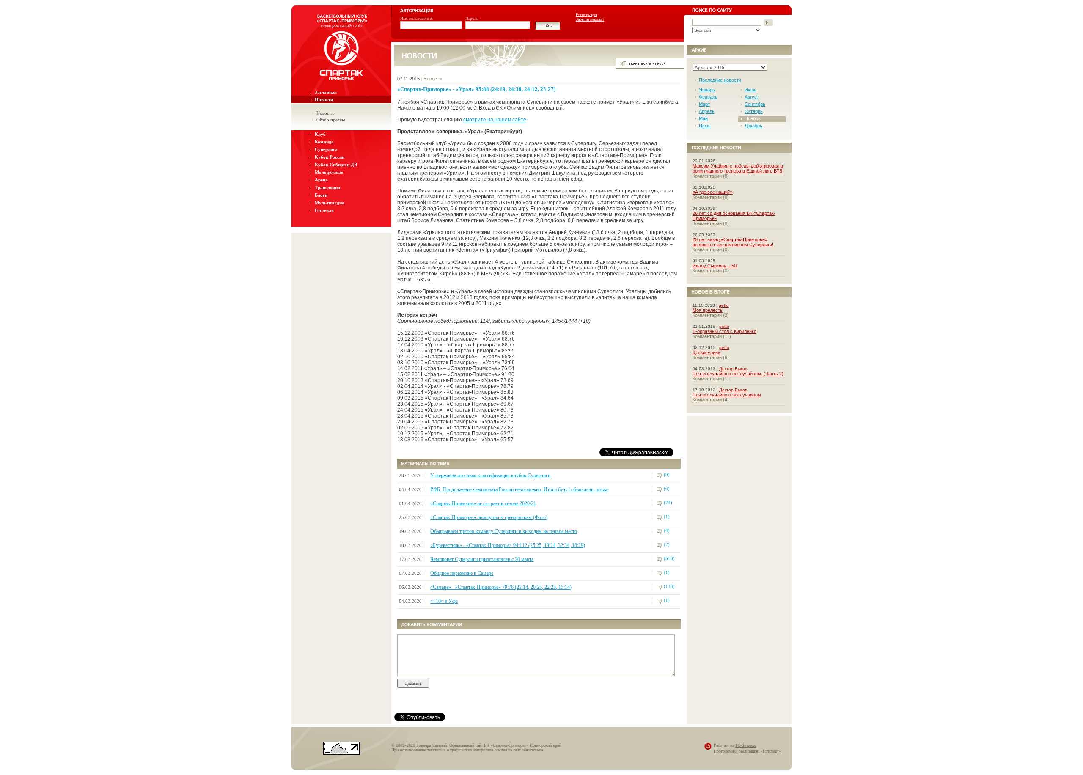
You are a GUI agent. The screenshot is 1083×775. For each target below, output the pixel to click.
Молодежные (329, 172)
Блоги (321, 195)
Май (703, 118)
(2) (667, 544)
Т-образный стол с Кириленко (724, 331)
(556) (669, 558)
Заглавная (326, 92)
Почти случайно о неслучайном (727, 394)
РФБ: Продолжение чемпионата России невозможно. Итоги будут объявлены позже (519, 489)
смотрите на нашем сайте (494, 120)
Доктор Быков (733, 368)
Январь (707, 89)
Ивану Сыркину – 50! (715, 265)
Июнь (705, 125)
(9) (667, 474)
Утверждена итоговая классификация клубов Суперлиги (490, 475)
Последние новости (720, 79)
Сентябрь (755, 104)
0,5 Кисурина (706, 352)
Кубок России (329, 156)
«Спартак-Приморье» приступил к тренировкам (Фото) (488, 517)
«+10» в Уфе (444, 601)
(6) (667, 488)
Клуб (320, 134)
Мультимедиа (329, 202)
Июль (750, 89)
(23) (668, 502)
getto (724, 305)
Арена (321, 179)
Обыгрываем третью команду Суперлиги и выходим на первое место (503, 531)
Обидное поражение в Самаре (461, 573)
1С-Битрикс (745, 745)
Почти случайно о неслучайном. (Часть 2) (738, 373)
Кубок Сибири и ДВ (336, 164)
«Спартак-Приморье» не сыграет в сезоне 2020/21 (483, 503)
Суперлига (326, 149)
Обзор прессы (330, 119)
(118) (669, 586)
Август (752, 96)
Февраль (708, 96)
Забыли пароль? (590, 19)
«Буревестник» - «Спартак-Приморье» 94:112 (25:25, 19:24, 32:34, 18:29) (507, 545)
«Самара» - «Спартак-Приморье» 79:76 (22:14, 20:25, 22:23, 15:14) (501, 587)
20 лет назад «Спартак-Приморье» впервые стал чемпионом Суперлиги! (733, 242)
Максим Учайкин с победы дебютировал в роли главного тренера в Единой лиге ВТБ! (738, 168)
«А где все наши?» (713, 192)
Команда (324, 141)
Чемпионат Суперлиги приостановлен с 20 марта (481, 559)
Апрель (707, 111)
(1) (667, 516)
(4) (667, 530)
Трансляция (327, 187)
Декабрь (753, 125)
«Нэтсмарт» (771, 751)
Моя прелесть (708, 310)
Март (704, 104)
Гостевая (324, 210)
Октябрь (754, 111)
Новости (324, 99)
